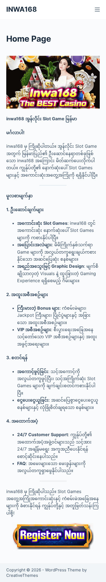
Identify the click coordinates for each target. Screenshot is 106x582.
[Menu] (97, 9)
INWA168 (21, 9)
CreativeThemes (22, 575)
